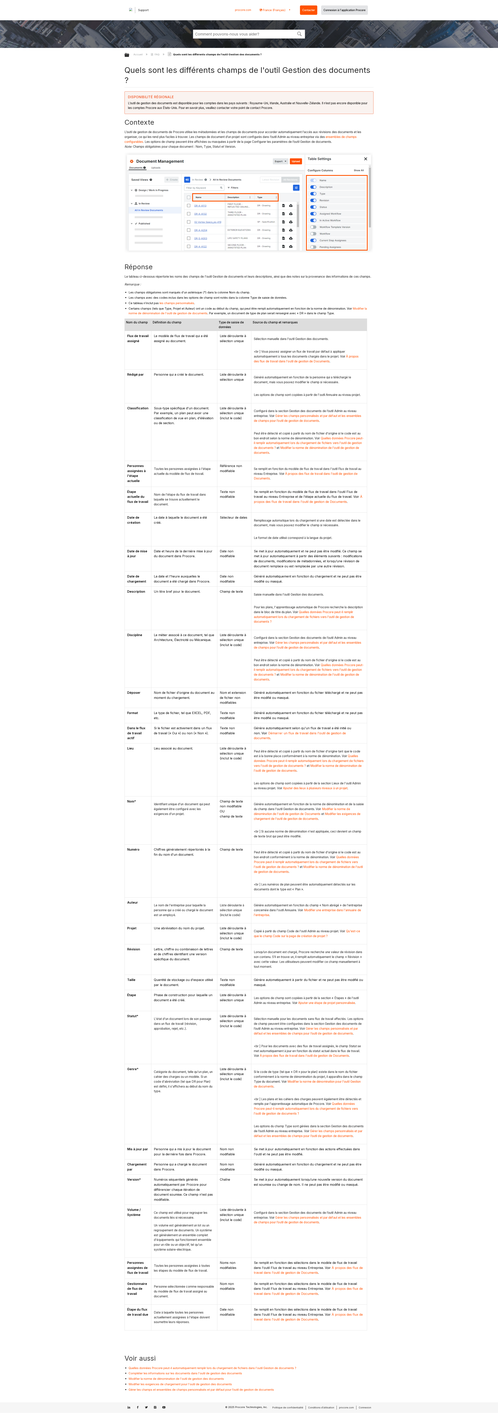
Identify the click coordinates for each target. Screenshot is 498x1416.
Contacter (308, 10)
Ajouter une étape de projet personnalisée (326, 1003)
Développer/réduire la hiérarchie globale (129, 55)
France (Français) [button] (274, 10)
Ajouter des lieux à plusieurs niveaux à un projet (315, 788)
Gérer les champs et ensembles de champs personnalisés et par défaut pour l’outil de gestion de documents (202, 1389)
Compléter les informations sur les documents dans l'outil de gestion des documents (185, 1373)
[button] (299, 33)
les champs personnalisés (177, 303)
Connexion (365, 1407)
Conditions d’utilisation (321, 1407)
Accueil (138, 54)
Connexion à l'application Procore (345, 10)
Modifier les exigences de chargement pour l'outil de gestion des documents (180, 1384)
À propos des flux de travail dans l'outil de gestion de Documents (304, 1056)
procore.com (243, 9)
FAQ (157, 54)
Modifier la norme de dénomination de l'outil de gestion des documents (176, 1379)
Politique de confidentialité (287, 1407)
